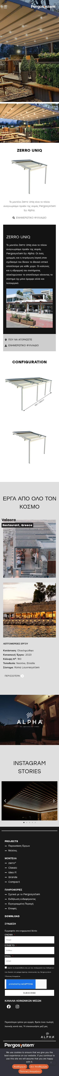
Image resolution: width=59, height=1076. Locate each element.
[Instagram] (17, 1007)
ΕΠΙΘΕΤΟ (10, 945)
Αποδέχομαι (20, 1066)
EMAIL (8, 956)
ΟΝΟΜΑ (9, 935)
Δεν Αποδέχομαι (38, 1066)
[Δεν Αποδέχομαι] (51, 1063)
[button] (5, 801)
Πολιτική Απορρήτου (30, 1071)
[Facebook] (9, 1007)
